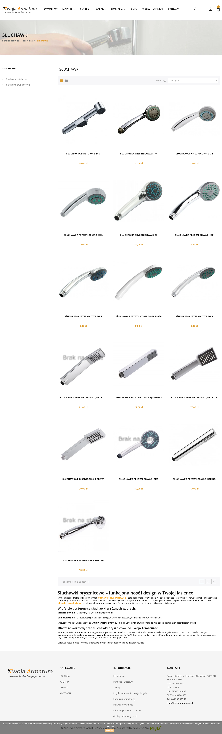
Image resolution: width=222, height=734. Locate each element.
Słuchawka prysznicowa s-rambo (194, 478)
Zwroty (116, 687)
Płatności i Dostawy (123, 681)
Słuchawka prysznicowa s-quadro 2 (83, 397)
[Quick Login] (210, 9)
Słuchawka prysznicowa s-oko (139, 478)
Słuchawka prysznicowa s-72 (194, 153)
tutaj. (113, 726)
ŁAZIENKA (65, 676)
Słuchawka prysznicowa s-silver (83, 478)
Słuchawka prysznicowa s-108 (194, 234)
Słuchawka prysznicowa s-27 (138, 234)
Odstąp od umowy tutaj (125, 716)
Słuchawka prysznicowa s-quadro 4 (194, 397)
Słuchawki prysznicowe (18, 84)
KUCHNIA (64, 681)
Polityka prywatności (123, 704)
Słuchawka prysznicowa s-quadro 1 (139, 397)
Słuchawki (9, 68)
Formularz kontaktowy (124, 698)
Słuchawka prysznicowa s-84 (83, 316)
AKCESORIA (65, 693)
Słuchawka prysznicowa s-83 (194, 316)
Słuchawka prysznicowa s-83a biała (139, 316)
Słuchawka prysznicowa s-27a (83, 234)
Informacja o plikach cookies (127, 710)
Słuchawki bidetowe (16, 78)
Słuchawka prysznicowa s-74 (138, 153)
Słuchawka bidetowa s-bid (83, 153)
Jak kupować (119, 676)
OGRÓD (64, 687)
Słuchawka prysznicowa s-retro (83, 560)
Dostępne (194, 80)
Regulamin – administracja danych (130, 693)
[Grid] (61, 80)
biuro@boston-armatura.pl (180, 703)
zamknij (109, 730)
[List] (66, 80)
